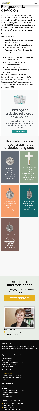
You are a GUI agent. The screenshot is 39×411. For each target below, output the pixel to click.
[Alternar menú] (35, 3)
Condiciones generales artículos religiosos (13, 390)
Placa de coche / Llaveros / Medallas (11, 377)
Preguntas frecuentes (7, 366)
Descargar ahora (19, 131)
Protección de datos (7, 396)
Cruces (4, 379)
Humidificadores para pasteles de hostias (12, 362)
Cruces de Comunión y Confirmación (11, 375)
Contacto (4, 386)
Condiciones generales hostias (10, 392)
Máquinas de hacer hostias (9, 364)
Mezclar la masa (6, 360)
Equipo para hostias (7, 358)
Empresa (4, 388)
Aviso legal (5, 394)
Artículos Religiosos (7, 373)
